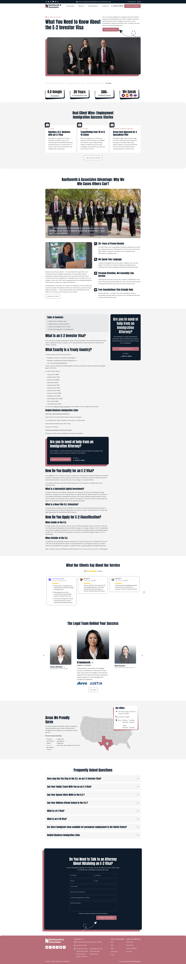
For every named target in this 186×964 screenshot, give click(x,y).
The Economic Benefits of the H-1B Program (58, 430)
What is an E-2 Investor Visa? (58, 321)
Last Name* (98, 875)
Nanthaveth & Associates (55, 83)
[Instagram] (58, 2)
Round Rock (50, 747)
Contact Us (105, 6)
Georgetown (61, 741)
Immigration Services (76, 83)
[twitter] (57, 947)
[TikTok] (55, 2)
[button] (46, 591)
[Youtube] (53, 2)
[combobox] (93, 892)
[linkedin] (48, 2)
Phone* (72, 881)
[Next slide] (142, 655)
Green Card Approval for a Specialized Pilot (125, 133)
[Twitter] (51, 2)
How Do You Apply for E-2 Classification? (61, 329)
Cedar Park (60, 739)
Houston (49, 739)
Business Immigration (95, 83)
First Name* (74, 875)
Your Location (74, 886)
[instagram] (46, 947)
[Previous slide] (43, 655)
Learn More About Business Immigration (57, 414)
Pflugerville (60, 743)
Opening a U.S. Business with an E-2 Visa (59, 133)
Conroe (49, 749)
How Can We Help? (76, 903)
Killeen (49, 743)
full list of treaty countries (62, 406)
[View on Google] (81, 579)
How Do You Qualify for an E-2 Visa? (60, 327)
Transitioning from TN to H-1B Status (93, 133)
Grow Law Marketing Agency (133, 961)
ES (140, 1)
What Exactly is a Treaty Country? (59, 324)
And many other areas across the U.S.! (68, 745)
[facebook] (46, 2)
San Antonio (50, 741)
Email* (96, 881)
